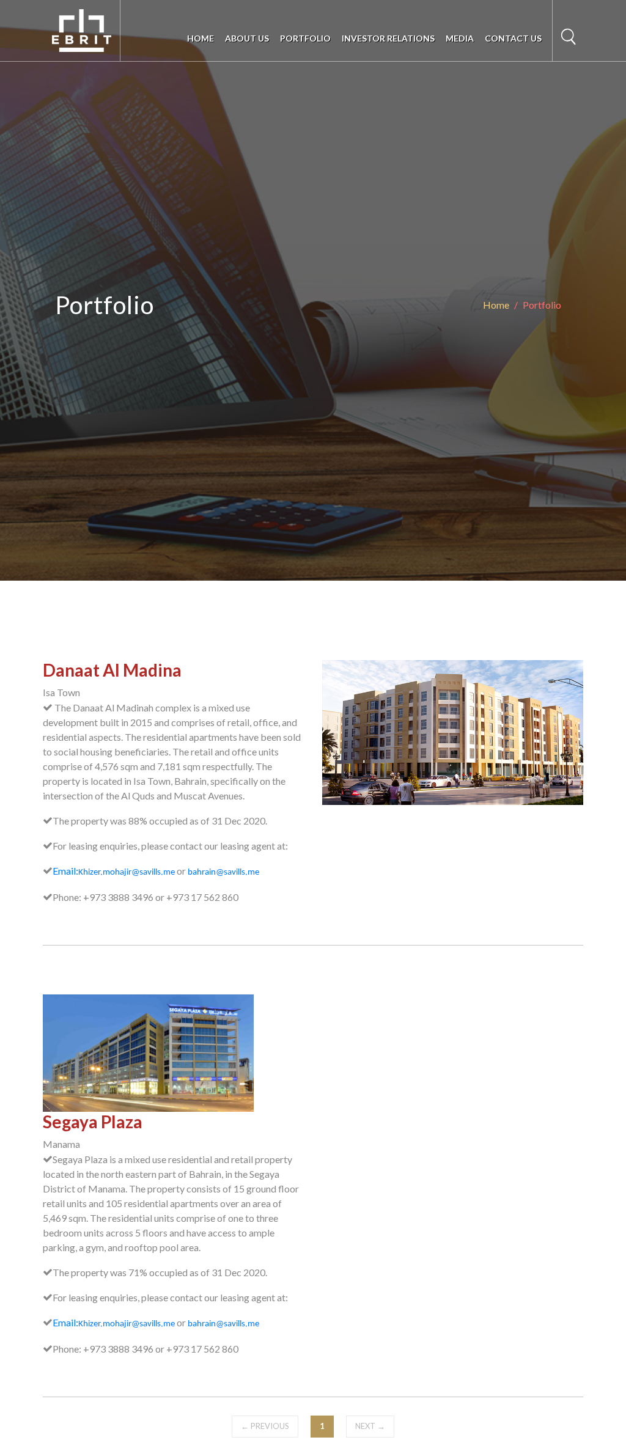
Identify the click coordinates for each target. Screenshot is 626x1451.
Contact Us (513, 38)
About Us (247, 38)
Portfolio (305, 38)
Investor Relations (388, 38)
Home (200, 38)
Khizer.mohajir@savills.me (126, 872)
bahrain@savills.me (223, 872)
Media (460, 38)
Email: (65, 870)
